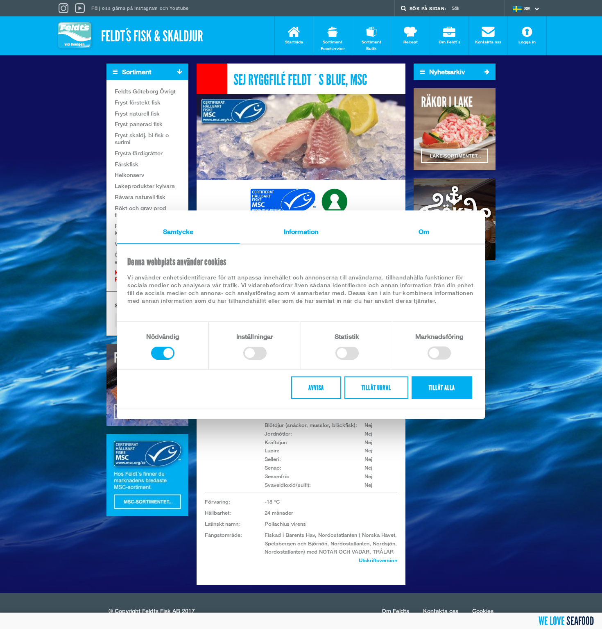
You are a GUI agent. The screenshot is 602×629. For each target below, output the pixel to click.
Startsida (294, 41)
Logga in (527, 41)
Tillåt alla (442, 387)
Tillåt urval (376, 387)
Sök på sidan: (428, 8)
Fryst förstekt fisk (138, 102)
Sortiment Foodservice (333, 45)
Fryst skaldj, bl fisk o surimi (142, 138)
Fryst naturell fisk (137, 113)
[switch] (255, 352)
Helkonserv (129, 174)
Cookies (482, 610)
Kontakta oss (488, 41)
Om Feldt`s (449, 41)
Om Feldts (395, 610)
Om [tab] (424, 231)
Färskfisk (126, 164)
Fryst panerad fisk (139, 123)
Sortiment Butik (371, 45)
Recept (410, 41)
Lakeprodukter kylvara (145, 185)
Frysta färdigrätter (139, 153)
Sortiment (135, 72)
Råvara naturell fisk (140, 196)
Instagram (146, 8)
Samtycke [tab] (178, 231)
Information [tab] (301, 231)
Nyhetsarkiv (446, 72)
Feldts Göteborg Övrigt (145, 91)
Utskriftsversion (378, 560)
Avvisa (316, 387)
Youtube (179, 8)
